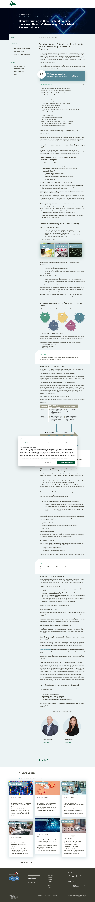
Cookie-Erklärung (44, 458)
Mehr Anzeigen (24, 862)
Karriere (49, 885)
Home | (20, 14)
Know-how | (25, 14)
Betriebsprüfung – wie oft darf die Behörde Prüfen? (56, 99)
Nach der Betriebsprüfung (50, 119)
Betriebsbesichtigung (49, 115)
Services (50, 877)
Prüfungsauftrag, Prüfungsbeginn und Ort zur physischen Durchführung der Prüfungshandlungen (61, 110)
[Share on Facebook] (42, 760)
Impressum (40, 895)
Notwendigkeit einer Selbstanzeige (52, 107)
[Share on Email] (47, 760)
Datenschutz (47, 895)
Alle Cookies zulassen (66, 462)
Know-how (50, 875)
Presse (49, 883)
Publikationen (27, 778)
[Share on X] (45, 760)
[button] (21, 4)
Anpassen (46, 462)
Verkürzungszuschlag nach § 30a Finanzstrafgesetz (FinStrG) (58, 123)
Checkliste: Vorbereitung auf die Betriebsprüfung (53, 101)
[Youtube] (73, 876)
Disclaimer (55, 895)
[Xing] (80, 876)
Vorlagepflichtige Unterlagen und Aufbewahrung (55, 113)
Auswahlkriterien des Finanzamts (52, 94)
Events (34, 778)
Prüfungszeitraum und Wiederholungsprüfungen (55, 97)
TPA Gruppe (50, 887)
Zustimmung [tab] (28, 442)
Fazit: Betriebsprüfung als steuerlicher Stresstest (53, 125)
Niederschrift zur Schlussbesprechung (53, 117)
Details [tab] (47, 442)
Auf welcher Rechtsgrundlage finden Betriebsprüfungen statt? (56, 90)
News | (29, 14)
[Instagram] (76, 876)
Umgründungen (73, 177)
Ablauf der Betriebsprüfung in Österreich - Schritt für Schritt (56, 103)
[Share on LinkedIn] (39, 760)
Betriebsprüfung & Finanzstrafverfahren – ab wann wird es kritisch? (57, 121)
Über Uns (50, 881)
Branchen (50, 879)
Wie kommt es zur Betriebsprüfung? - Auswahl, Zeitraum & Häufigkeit (58, 92)
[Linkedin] (69, 876)
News (20, 778)
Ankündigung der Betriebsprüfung (52, 105)
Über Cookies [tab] (67, 442)
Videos (40, 778)
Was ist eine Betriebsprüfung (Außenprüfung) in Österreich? (56, 88)
